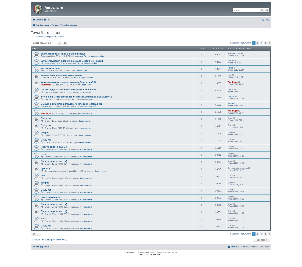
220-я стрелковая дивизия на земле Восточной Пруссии (72, 61)
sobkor (48, 92)
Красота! (46, 168)
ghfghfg (45, 132)
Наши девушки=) (50, 197)
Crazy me (46, 118)
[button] (269, 43)
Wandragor (46, 85)
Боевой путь (81, 70)
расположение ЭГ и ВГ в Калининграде (63, 53)
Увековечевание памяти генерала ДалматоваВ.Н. (68, 82)
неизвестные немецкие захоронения (61, 75)
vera (43, 78)
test (43, 175)
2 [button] (257, 43)
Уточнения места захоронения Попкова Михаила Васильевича (76, 96)
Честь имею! (85, 92)
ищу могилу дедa (50, 68)
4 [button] (265, 43)
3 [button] (261, 43)
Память (48, 99)
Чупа (43, 154)
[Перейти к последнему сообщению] (242, 53)
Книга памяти (86, 113)
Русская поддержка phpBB (151, 254)
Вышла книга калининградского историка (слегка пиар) (72, 104)
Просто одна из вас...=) (54, 147)
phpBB (145, 252)
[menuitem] (47, 20)
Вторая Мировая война (94, 56)
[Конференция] (38, 8)
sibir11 (43, 70)
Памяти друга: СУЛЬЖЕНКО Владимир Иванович (68, 89)
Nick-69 (44, 63)
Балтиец (44, 106)
